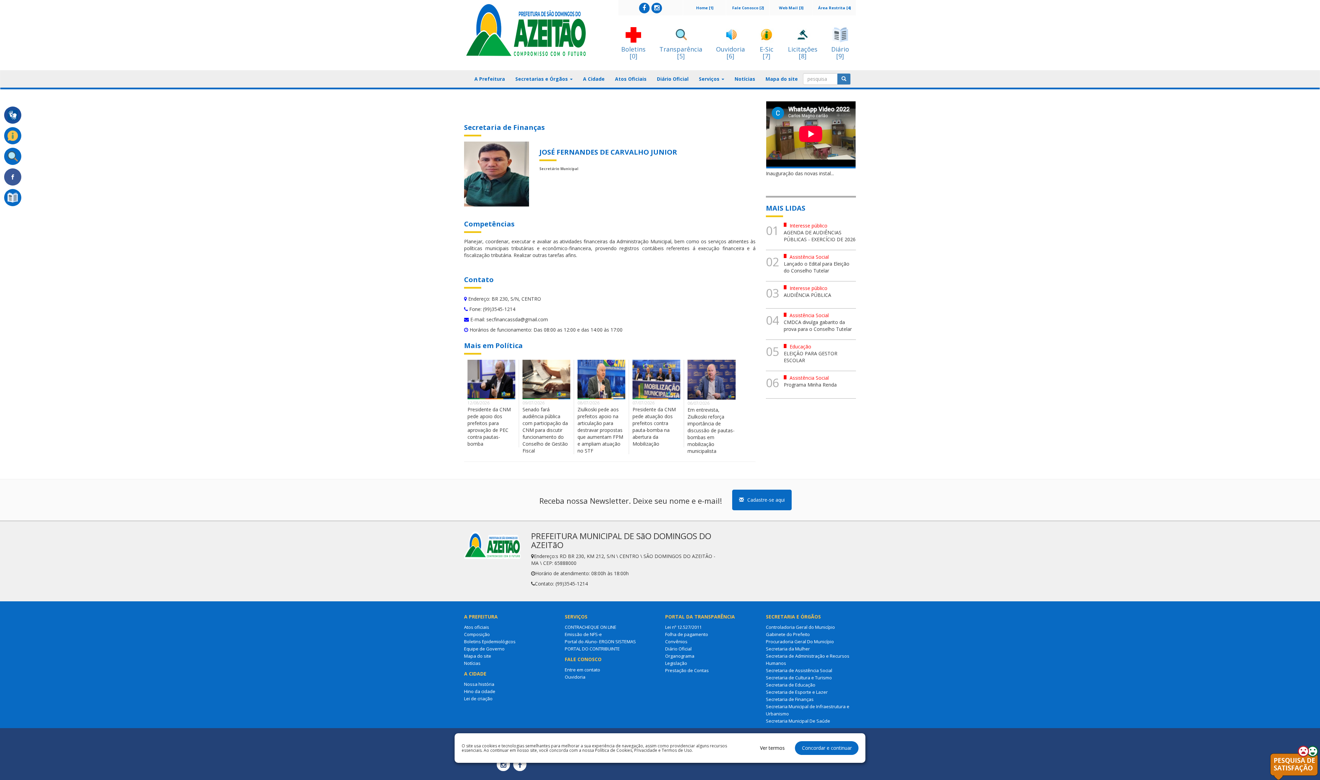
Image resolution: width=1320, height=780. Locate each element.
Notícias (745, 79)
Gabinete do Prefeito (788, 634)
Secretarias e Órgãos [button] (542, 79)
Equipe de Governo (484, 649)
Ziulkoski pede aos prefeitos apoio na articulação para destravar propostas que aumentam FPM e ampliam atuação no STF (600, 430)
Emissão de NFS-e (583, 634)
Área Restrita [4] (834, 7)
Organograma (679, 656)
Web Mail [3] (791, 7)
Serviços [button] (710, 79)
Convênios (676, 641)
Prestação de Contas (687, 670)
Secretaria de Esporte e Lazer (797, 692)
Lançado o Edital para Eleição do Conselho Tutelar (816, 267)
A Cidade (594, 79)
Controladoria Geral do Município (800, 627)
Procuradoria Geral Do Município (800, 641)
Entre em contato (582, 670)
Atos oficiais (476, 627)
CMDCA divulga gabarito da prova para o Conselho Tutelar (818, 325)
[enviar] (844, 79)
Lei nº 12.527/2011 (683, 627)
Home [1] (704, 7)
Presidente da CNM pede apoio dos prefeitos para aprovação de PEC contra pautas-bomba (489, 426)
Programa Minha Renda (810, 384)
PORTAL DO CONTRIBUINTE (592, 649)
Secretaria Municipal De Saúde (798, 721)
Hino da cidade (479, 691)
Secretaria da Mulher (788, 649)
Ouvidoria (575, 677)
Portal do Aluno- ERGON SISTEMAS (600, 641)
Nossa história (479, 684)
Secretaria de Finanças (790, 699)
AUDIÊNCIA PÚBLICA (807, 295)
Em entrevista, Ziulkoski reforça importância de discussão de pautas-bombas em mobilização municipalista (711, 430)
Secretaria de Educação (790, 685)
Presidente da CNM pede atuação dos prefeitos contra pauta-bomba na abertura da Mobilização (654, 426)
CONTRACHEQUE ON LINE (590, 627)
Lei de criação (478, 698)
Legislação (676, 663)
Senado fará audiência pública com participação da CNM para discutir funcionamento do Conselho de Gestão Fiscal (545, 430)
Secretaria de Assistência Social (799, 670)
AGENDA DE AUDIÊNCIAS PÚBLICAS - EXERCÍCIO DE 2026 (820, 236)
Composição (477, 634)
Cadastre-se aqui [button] (766, 500)
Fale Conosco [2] (748, 7)
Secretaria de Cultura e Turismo (799, 678)
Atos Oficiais (631, 79)
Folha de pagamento (686, 634)
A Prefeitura (489, 79)
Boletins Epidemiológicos (490, 641)
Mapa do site (782, 79)
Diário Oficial (673, 79)
